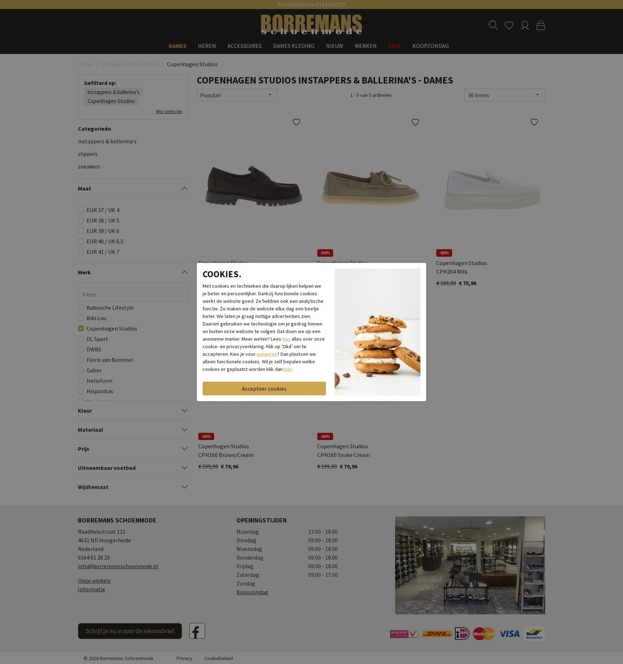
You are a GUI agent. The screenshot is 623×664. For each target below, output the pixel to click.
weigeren (267, 354)
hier (286, 339)
